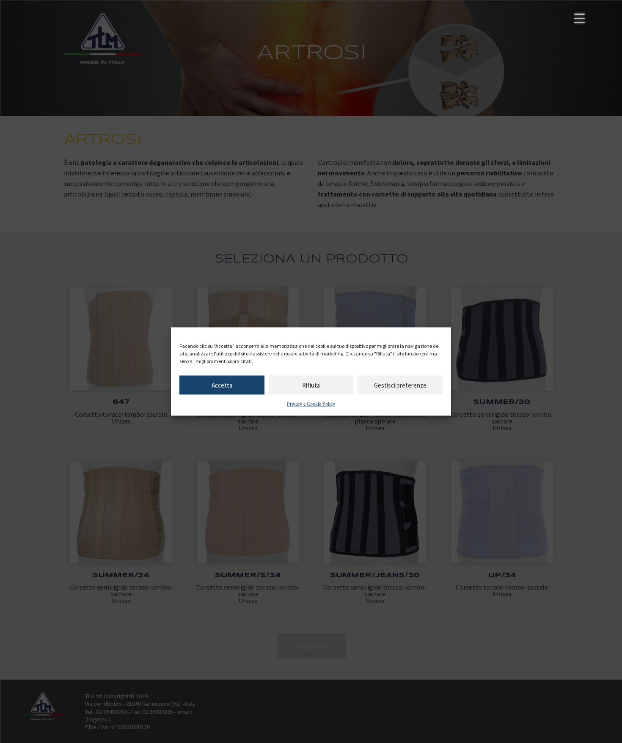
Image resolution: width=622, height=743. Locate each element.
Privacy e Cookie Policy (311, 404)
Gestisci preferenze (400, 385)
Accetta (222, 385)
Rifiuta (311, 385)
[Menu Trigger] (579, 18)
